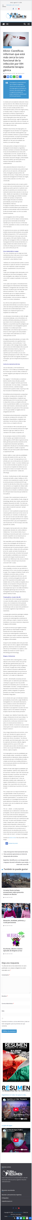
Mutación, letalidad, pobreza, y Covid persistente (14, 921)
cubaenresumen (20, 73)
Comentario (6, 975)
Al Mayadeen (5, 1198)
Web (3, 1011)
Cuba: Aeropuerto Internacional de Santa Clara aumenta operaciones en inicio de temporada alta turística (16, 854)
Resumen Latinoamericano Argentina (11, 1194)
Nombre (5, 996)
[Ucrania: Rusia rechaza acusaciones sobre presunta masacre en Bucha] (16, 874)
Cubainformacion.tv (7, 1201)
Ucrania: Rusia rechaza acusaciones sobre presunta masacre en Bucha (13, 892)
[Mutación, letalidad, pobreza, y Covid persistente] (16, 904)
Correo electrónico (8, 1003)
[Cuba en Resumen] (3, 24)
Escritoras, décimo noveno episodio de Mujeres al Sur (12, 950)
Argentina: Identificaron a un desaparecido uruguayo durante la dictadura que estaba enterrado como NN (15, 862)
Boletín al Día (12, 837)
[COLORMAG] (12, 1170)
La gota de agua (7, 1125)
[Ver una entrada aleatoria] (28, 24)
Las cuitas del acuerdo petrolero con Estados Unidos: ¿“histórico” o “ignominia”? (17, 5)
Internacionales (7, 47)
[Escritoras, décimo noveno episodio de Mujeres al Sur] (16, 932)
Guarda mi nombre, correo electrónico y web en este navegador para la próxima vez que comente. (15, 1024)
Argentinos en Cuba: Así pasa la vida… (14, 1095)
